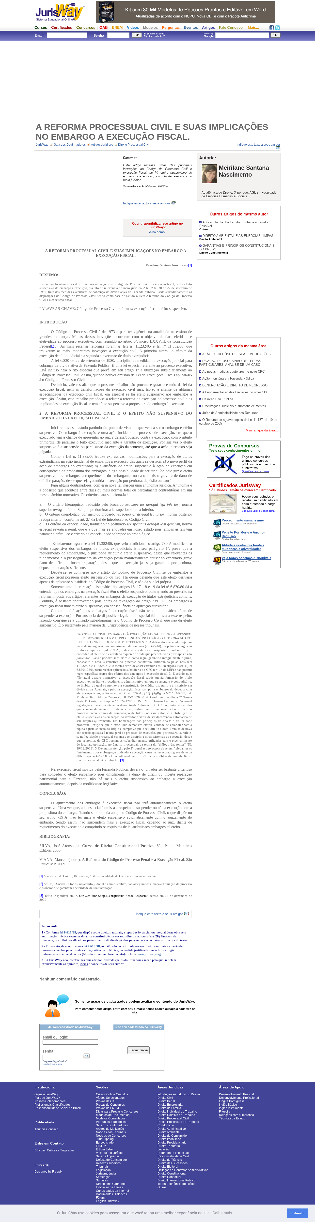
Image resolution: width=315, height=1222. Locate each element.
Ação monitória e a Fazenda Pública (228, 378)
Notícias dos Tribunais (111, 1132)
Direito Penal (166, 1101)
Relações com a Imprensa (236, 1115)
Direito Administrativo (172, 1128)
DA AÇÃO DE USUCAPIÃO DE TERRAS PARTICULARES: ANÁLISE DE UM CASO (230, 363)
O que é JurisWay (46, 1094)
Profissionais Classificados (52, 1104)
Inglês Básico (228, 1104)
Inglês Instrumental (231, 1108)
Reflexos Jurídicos (108, 1163)
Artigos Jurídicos (102, 144)
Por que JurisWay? (47, 1098)
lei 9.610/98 (68, 932)
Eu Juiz (101, 1146)
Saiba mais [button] (222, 1213)
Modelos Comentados (111, 1118)
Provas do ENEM (107, 1108)
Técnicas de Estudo (232, 1118)
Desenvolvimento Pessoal (236, 1094)
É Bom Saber (105, 1149)
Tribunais (102, 1166)
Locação (163, 1149)
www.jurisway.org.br (151, 954)
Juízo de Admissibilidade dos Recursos (230, 413)
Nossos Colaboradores (49, 1101)
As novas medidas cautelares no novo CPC (233, 371)
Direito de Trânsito (170, 1159)
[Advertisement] (157, 78)
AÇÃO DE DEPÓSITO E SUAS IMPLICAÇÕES (236, 354)
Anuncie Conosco (46, 1129)
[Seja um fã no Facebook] (271, 29)
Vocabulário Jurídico (109, 1153)
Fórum (100, 1197)
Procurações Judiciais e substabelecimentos (234, 406)
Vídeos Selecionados (110, 1098)
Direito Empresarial (170, 1104)
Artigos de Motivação (110, 1128)
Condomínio (166, 1125)
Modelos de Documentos (112, 1115)
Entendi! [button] (297, 1213)
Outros (162, 1187)
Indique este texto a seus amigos (147, 203)
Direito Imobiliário (169, 1139)
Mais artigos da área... (262, 430)
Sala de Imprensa (108, 1156)
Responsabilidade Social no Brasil (57, 1108)
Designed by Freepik (48, 1171)
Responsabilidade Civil (173, 1156)
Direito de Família (169, 1108)
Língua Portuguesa (232, 1101)
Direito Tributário (169, 1146)
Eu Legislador (105, 1142)
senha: (48, 1051)
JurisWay (42, 144)
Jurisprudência (106, 1173)
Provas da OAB (106, 1101)
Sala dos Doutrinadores (70, 144)
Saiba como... (158, 232)
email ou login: (55, 1037)
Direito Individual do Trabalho (177, 1111)
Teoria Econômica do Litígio (176, 1184)
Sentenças (103, 1177)
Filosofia (224, 1111)
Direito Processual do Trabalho (178, 1122)
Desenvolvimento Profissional (239, 1098)
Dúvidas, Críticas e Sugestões (54, 1150)
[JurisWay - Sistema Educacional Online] (60, 22)
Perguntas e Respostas (111, 1122)
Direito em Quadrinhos (111, 1184)
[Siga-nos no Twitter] (277, 29)
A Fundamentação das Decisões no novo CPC (235, 392)
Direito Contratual (169, 1177)
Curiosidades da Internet (112, 1190)
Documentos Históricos (111, 1194)
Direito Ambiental (169, 1132)
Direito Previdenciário (172, 1142)
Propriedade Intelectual (173, 1153)
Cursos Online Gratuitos (112, 1094)
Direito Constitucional (172, 1173)
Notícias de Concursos (111, 1135)
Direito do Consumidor (173, 1135)
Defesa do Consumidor (111, 1159)
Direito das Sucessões (173, 1163)
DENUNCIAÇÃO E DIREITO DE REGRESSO (235, 385)
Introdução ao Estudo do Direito (179, 1094)
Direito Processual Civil (134, 144)
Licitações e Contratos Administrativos (183, 1170)
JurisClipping (105, 1139)
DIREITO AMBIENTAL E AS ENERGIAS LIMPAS (238, 236)
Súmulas (102, 1180)
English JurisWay (107, 1201)
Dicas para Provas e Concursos (117, 1111)
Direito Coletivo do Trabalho (176, 1115)
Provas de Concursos (110, 1104)
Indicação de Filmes (109, 1187)
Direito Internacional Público (176, 1180)
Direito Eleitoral (168, 1166)
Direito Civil (165, 1098)
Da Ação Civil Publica (217, 399)
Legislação (103, 1170)
